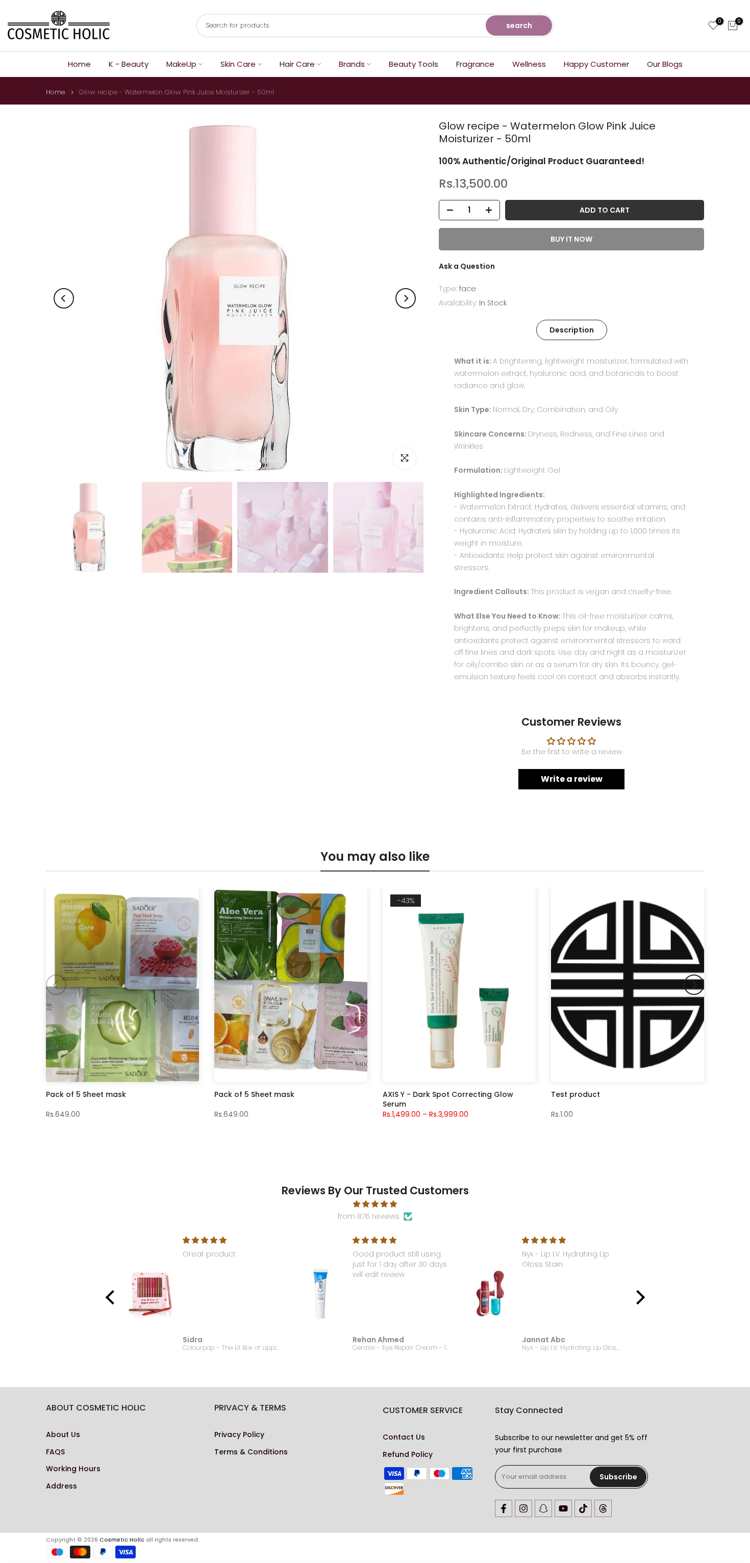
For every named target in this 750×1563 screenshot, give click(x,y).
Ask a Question (467, 266)
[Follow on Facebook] (503, 1508)
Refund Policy (408, 1454)
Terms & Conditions (251, 1452)
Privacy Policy (239, 1435)
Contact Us (404, 1437)
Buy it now (571, 239)
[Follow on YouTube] (563, 1508)
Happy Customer (596, 64)
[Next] (405, 298)
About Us (63, 1435)
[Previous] (64, 298)
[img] (375, 1204)
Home (79, 64)
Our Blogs (665, 64)
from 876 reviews (368, 1216)
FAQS (55, 1452)
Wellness (529, 64)
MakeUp (181, 64)
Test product (575, 1095)
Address (61, 1486)
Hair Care (297, 64)
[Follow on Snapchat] (543, 1508)
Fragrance (475, 64)
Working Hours (73, 1469)
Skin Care (238, 64)
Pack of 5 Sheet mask (86, 1095)
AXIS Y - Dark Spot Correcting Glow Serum (448, 1099)
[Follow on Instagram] (523, 1508)
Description (571, 330)
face (467, 289)
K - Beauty (128, 64)
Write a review (572, 779)
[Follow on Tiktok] (583, 1508)
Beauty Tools (413, 64)
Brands (352, 64)
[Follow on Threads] (603, 1508)
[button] (112, 1297)
